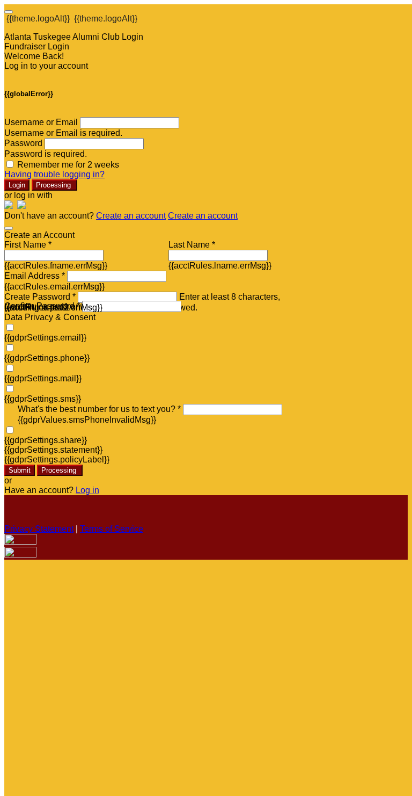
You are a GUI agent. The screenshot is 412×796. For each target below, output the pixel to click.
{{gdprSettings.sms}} (42, 398)
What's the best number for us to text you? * (99, 409)
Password (23, 143)
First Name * (28, 244)
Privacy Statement (38, 528)
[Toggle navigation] (8, 11)
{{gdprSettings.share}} (45, 440)
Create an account (131, 215)
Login (17, 185)
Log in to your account (46, 65)
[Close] (8, 228)
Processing (54, 185)
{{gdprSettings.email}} (45, 337)
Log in (87, 490)
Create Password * (40, 296)
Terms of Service (111, 528)
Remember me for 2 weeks (68, 164)
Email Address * (34, 275)
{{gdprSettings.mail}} (43, 378)
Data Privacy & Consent (49, 317)
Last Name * (191, 244)
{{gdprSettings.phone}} (47, 358)
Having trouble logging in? (54, 174)
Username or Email (41, 122)
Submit (20, 470)
